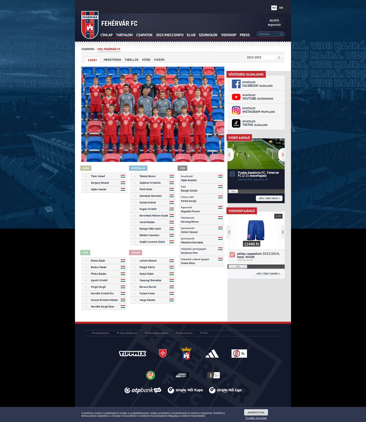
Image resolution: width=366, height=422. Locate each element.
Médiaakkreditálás (156, 333)
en (281, 7)
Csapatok (87, 49)
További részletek (256, 418)
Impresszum (184, 333)
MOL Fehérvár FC (109, 49)
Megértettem (256, 412)
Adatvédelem (100, 333)
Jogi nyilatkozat (127, 333)
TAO (204, 333)
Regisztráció (274, 24)
